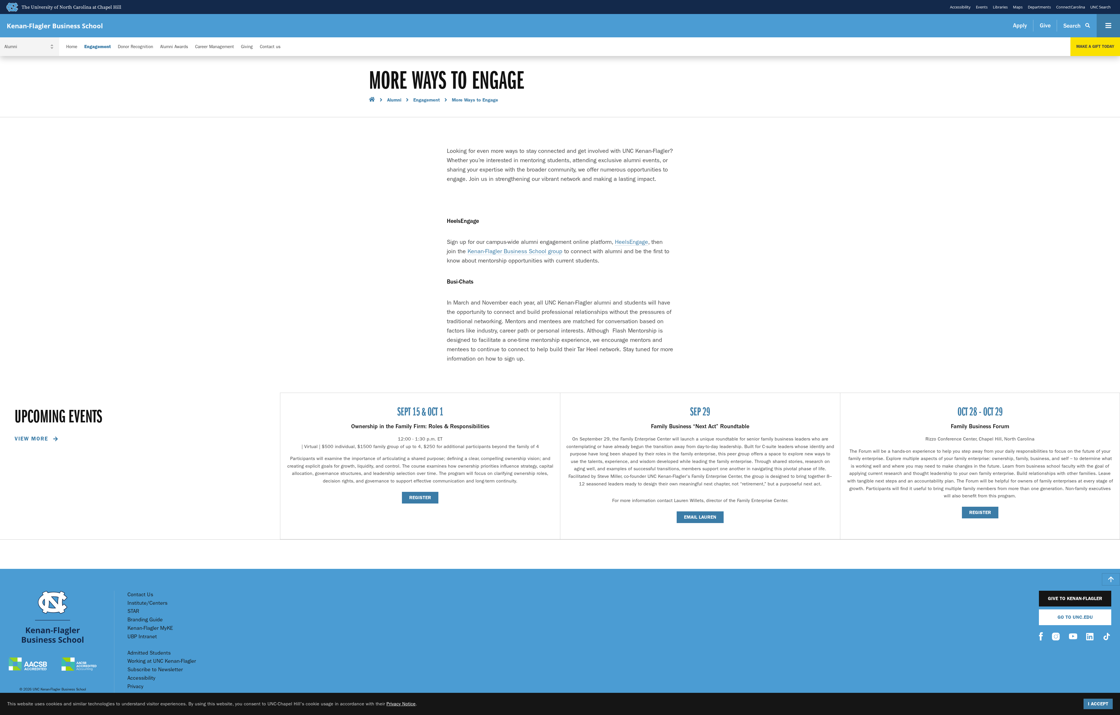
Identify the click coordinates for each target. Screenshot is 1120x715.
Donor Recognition (135, 47)
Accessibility (960, 7)
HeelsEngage (631, 242)
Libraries (1000, 7)
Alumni (394, 100)
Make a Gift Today (1095, 46)
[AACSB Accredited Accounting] (79, 665)
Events (982, 7)
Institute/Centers (147, 603)
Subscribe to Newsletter (155, 670)
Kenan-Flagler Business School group (515, 251)
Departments (1039, 7)
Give (1045, 25)
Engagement (97, 47)
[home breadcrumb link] (372, 100)
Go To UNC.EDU (1075, 617)
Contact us (270, 47)
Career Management (214, 47)
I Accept (1098, 704)
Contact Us (140, 595)
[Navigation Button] (1108, 25)
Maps (1018, 7)
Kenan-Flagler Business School (55, 26)
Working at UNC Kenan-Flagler (161, 661)
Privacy (135, 686)
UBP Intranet (142, 637)
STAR (133, 611)
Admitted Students (149, 653)
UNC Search (1100, 7)
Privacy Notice (401, 704)
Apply (1020, 25)
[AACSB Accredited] (28, 665)
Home (71, 47)
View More (32, 439)
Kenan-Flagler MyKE (150, 628)
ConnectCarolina (1070, 7)
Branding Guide (145, 620)
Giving (247, 47)
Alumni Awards (174, 47)
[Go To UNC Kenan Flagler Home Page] (53, 617)
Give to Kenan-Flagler (1075, 598)
